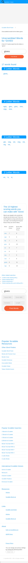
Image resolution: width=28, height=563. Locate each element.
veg (19, 142)
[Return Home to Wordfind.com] (2, 2)
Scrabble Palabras (7, 478)
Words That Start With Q (8, 446)
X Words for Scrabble (7, 437)
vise (10, 109)
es (4, 177)
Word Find (9, 2)
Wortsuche (4, 472)
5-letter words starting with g (9, 277)
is (8, 177)
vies (21, 106)
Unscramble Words (7, 363)
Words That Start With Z (8, 443)
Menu (26, 1)
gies (10, 106)
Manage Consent (10, 551)
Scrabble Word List (11, 497)
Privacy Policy (9, 543)
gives (5, 74)
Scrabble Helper (6, 366)
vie (24, 142)
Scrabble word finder (11, 509)
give (15, 106)
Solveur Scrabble (6, 469)
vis (9, 144)
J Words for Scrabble (7, 431)
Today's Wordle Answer (8, 369)
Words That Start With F (8, 449)
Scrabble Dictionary (7, 360)
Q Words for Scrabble (7, 440)
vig (4, 144)
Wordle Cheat (5, 357)
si (11, 177)
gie (4, 142)
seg (9, 142)
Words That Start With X (8, 452)
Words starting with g (7, 279)
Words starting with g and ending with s (12, 283)
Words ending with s (7, 281)
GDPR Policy (9, 534)
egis (5, 106)
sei (14, 142)
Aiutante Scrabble (6, 475)
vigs (5, 109)
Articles (8, 492)
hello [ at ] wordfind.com (12, 530)
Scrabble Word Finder (7, 351)
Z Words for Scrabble (7, 434)
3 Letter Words (5, 459)
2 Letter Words (5, 455)
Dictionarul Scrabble (7, 481)
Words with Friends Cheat (9, 354)
